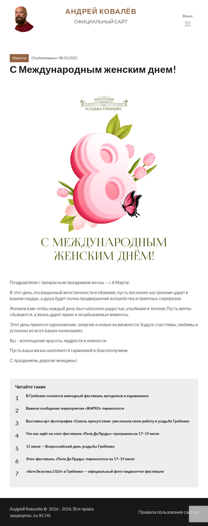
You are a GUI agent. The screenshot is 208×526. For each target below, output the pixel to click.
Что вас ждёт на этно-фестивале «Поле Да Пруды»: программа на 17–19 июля (92, 433)
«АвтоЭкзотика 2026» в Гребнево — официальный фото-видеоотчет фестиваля (95, 471)
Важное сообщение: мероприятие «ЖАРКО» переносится (75, 408)
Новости (19, 58)
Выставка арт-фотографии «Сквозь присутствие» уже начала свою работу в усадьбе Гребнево (107, 421)
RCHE (45, 515)
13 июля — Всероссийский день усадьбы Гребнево (70, 446)
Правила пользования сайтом (168, 512)
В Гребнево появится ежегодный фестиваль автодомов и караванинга (87, 396)
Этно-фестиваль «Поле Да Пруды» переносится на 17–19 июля (80, 459)
